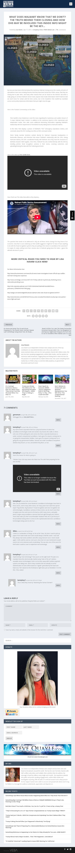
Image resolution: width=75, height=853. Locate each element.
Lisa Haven (19, 30)
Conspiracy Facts (38, 30)
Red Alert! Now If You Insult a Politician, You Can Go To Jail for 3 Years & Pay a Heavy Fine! (34, 806)
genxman (16, 415)
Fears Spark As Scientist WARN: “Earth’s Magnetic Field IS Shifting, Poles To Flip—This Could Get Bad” (44, 390)
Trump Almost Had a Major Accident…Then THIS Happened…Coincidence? (29, 836)
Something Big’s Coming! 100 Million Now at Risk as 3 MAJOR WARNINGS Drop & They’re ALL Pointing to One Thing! (35, 801)
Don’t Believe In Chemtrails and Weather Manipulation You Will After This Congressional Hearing (61, 391)
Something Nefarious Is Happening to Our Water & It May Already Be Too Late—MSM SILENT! (36, 832)
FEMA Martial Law (49, 30)
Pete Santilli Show (24, 154)
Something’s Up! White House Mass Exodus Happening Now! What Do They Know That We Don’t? (37, 795)
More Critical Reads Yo (37, 260)
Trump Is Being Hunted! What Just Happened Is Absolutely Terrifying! (28, 821)
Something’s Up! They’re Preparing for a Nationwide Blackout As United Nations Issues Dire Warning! (35, 826)
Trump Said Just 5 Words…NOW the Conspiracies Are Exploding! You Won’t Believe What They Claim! (35, 816)
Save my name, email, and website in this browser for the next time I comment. (29, 630)
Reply (58, 420)
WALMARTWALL (29, 417)
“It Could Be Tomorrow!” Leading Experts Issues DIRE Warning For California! (31, 841)
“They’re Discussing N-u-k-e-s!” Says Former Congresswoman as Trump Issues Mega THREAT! (35, 811)
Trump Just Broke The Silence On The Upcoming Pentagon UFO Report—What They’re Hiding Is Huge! (29, 390)
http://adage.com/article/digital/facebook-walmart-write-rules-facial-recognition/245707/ (33, 293)
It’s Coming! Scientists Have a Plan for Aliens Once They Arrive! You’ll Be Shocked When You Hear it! (13, 390)
